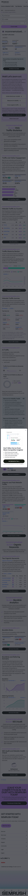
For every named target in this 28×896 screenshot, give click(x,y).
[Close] (25, 430)
